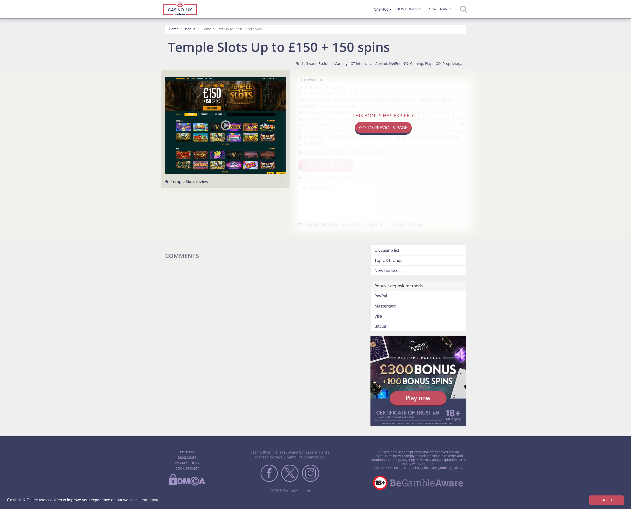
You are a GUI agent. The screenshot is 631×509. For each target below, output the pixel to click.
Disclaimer (187, 457)
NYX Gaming (413, 63)
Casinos (381, 9)
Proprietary (452, 63)
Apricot (381, 63)
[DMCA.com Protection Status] (187, 484)
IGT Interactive (361, 63)
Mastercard (385, 306)
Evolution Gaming (333, 63)
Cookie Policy (187, 468)
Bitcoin (380, 326)
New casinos (440, 9)
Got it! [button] (606, 500)
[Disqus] (264, 324)
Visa (378, 316)
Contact (187, 452)
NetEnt (395, 63)
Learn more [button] (149, 500)
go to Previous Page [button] (383, 127)
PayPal (380, 296)
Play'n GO (433, 63)
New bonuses (408, 9)
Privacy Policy (187, 463)
